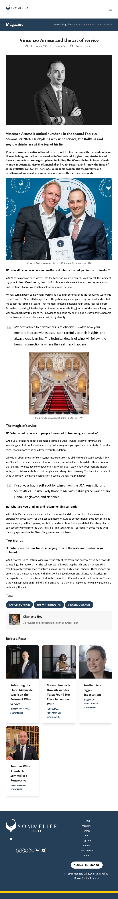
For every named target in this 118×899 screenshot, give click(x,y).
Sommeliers (61, 46)
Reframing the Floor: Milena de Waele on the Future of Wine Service (21, 695)
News (26, 709)
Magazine (66, 24)
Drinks (14, 785)
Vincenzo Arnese (79, 604)
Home (56, 24)
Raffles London (19, 604)
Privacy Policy (100, 873)
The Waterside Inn (49, 604)
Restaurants (54, 713)
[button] (110, 9)
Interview (16, 709)
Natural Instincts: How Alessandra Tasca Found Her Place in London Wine (59, 695)
